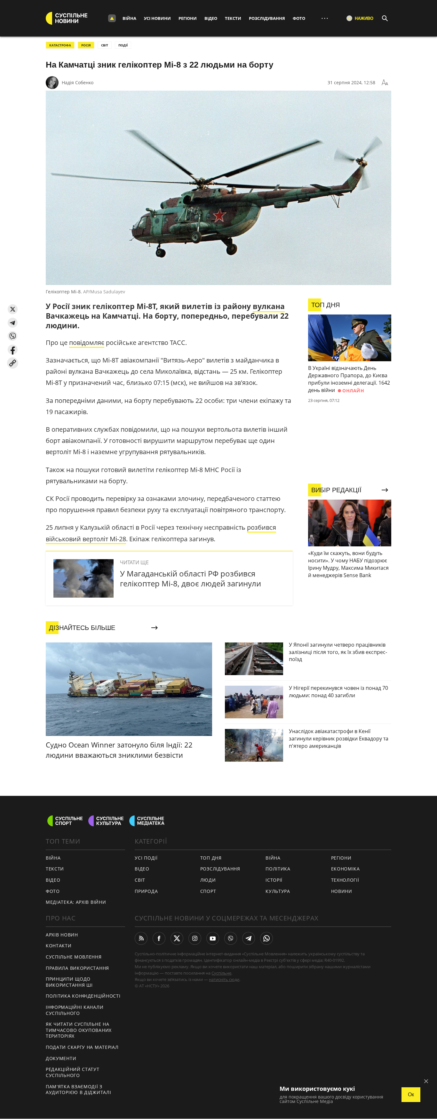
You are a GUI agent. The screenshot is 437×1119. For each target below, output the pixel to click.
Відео (210, 18)
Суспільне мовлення (74, 957)
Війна (129, 18)
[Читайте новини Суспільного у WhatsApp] (266, 938)
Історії (274, 880)
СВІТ (104, 45)
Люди (208, 880)
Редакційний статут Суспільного (72, 1072)
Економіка (345, 869)
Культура (278, 891)
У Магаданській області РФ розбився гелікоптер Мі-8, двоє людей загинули (190, 578)
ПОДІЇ (123, 45)
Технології (345, 880)
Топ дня (211, 858)
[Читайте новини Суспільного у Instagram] (194, 938)
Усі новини (157, 18)
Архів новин (62, 935)
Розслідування (267, 18)
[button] (12, 309)
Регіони (188, 18)
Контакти (59, 946)
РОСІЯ (86, 45)
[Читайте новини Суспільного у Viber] (230, 938)
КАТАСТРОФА (60, 45)
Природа (146, 891)
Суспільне (221, 973)
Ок (411, 1094)
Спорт (208, 891)
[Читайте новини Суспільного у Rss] (141, 938)
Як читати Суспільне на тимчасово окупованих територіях (79, 1030)
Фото (299, 18)
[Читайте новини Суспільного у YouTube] (212, 938)
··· (325, 18)
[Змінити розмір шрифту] (385, 82)
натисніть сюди (224, 979)
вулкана (269, 306)
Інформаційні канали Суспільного (74, 1010)
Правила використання (77, 968)
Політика (278, 869)
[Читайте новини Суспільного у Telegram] (248, 938)
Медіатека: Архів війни (76, 902)
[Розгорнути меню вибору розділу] (112, 18)
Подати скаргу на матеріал (82, 1047)
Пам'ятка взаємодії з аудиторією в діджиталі (78, 1089)
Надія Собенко (77, 82)
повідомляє (86, 342)
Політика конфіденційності (83, 996)
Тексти (233, 18)
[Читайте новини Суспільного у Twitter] (177, 938)
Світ (140, 880)
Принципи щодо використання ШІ (69, 982)
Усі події (146, 858)
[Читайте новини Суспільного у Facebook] (159, 938)
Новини (341, 891)
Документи (61, 1058)
